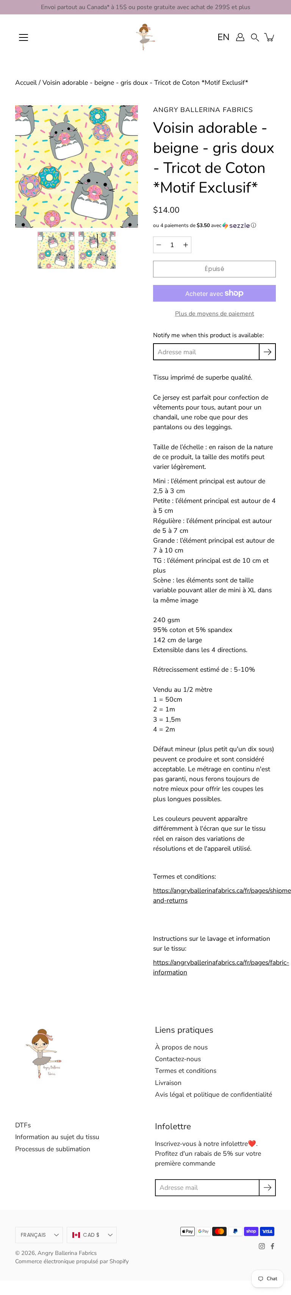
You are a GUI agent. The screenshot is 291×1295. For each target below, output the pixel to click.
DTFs (23, 1125)
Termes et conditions (185, 1070)
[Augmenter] (185, 245)
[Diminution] (158, 245)
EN (223, 37)
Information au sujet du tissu (57, 1136)
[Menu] (23, 37)
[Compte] (240, 37)
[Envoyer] (267, 1187)
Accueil (26, 82)
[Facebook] (272, 1246)
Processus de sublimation (52, 1148)
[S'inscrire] (267, 351)
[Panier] (270, 37)
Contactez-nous (178, 1058)
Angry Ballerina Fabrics (67, 1253)
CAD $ (91, 1235)
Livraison (168, 1082)
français (33, 1235)
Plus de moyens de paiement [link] (214, 314)
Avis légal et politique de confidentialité (213, 1094)
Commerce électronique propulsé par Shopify (72, 1261)
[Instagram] (261, 1246)
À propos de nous (181, 1047)
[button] (255, 37)
